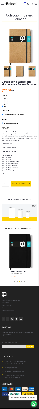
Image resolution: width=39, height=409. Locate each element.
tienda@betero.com (11, 368)
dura (6, 99)
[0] (23, 3)
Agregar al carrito (19, 184)
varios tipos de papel (11, 123)
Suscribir (30, 347)
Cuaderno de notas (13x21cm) (14, 115)
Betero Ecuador (27, 84)
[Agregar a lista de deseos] (34, 183)
